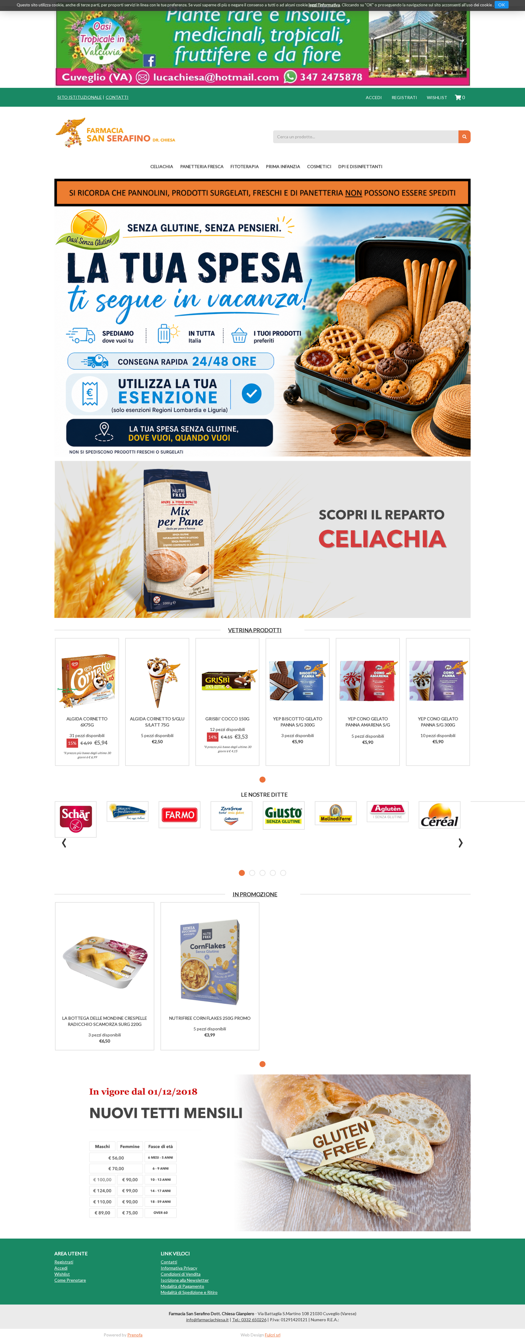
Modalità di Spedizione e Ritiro (189, 1292)
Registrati (404, 97)
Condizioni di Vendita (181, 1274)
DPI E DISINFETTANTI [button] (360, 166)
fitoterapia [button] (245, 166)
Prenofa (134, 1334)
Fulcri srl (272, 1334)
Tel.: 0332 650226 (249, 1319)
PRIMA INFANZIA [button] (283, 166)
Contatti (117, 97)
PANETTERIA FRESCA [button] (202, 166)
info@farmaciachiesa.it (207, 1319)
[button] (262, 779)
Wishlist (437, 97)
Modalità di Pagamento (182, 1286)
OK (501, 4)
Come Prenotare (70, 1280)
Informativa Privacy (179, 1267)
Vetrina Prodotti (255, 630)
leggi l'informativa (324, 4)
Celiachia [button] (161, 166)
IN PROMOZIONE (255, 894)
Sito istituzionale (79, 97)
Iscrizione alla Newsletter (185, 1280)
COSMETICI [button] (319, 166)
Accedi (374, 97)
